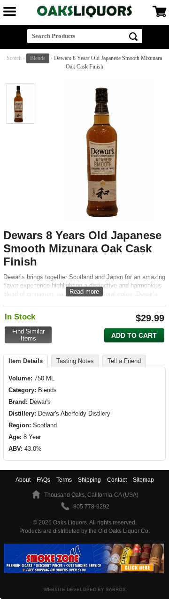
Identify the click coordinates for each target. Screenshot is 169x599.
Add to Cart (134, 335)
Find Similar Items (28, 335)
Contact (117, 480)
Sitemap (143, 480)
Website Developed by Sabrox (85, 589)
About (23, 480)
